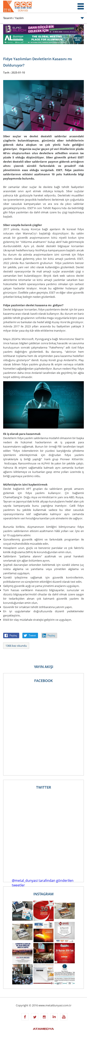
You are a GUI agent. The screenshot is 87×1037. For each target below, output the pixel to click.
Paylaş (13, 635)
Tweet (32, 635)
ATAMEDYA (43, 1029)
